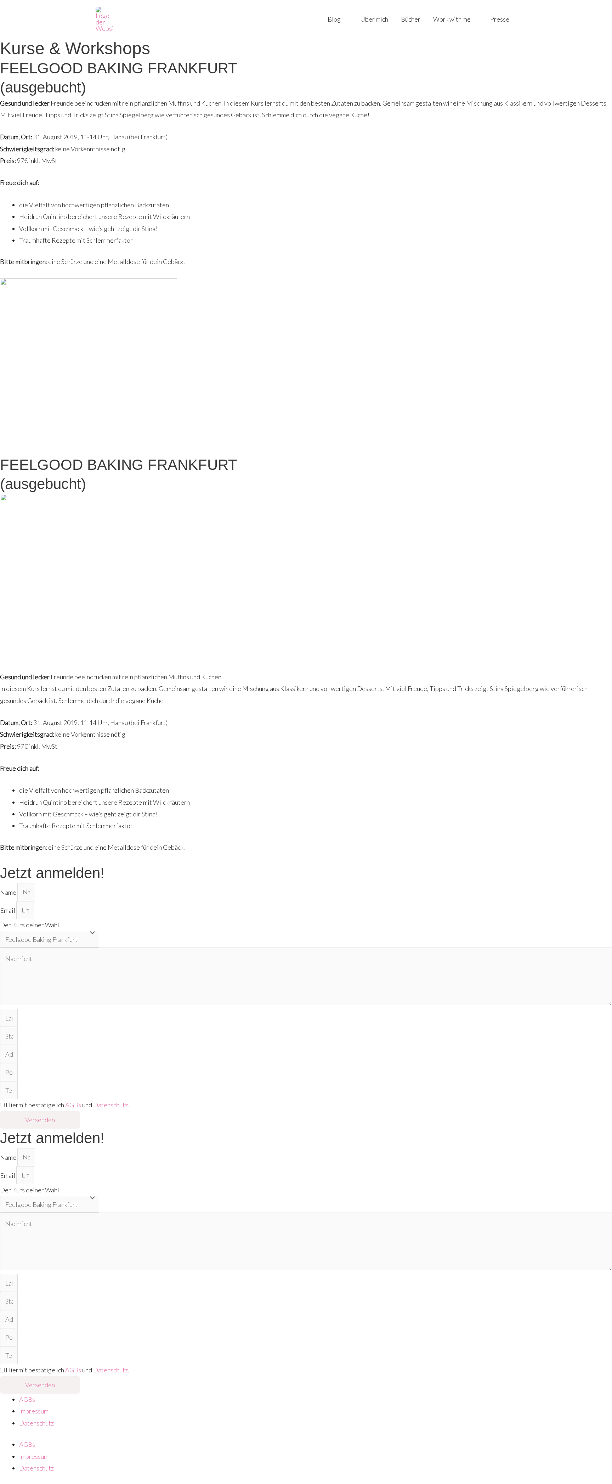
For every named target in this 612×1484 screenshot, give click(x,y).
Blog (334, 19)
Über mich (374, 19)
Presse (499, 19)
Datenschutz (110, 1105)
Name (8, 892)
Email (8, 910)
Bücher (410, 19)
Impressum (34, 1411)
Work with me (452, 19)
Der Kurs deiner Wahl (29, 925)
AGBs (73, 1105)
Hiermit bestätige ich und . (67, 1105)
